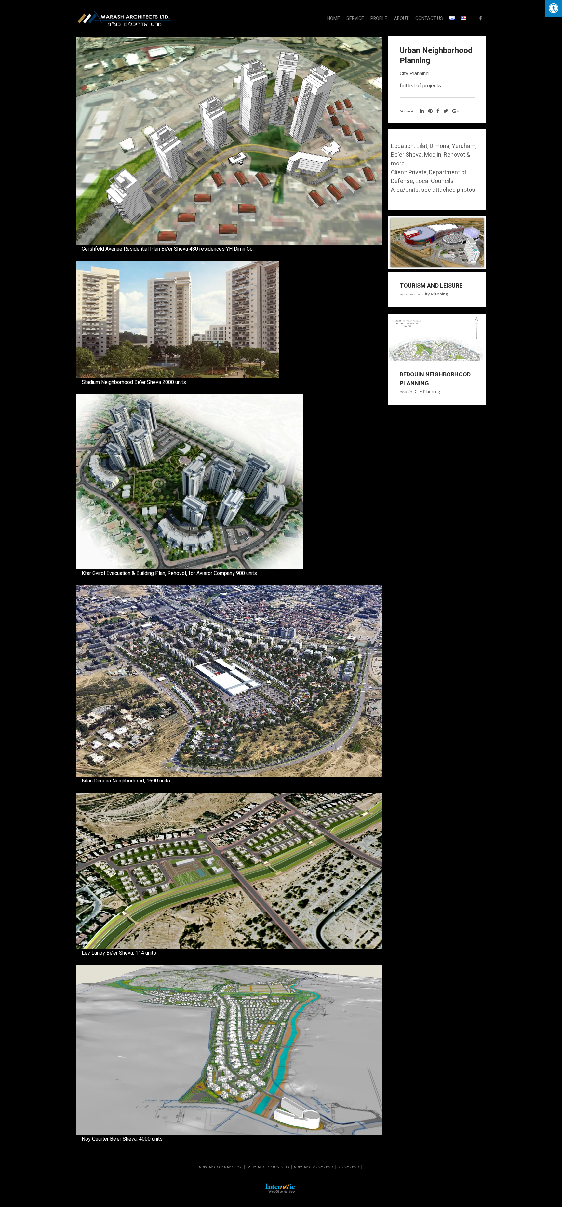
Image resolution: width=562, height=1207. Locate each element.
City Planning (414, 74)
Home (333, 18)
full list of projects (420, 86)
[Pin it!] (430, 111)
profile (378, 18)
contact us (429, 18)
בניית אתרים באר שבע (313, 1167)
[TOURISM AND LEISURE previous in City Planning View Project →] (437, 242)
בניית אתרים (348, 1167)
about (401, 18)
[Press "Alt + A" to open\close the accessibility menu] (553, 8)
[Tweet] (445, 111)
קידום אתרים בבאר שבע (220, 1167)
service (355, 18)
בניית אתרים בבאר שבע (268, 1167)
